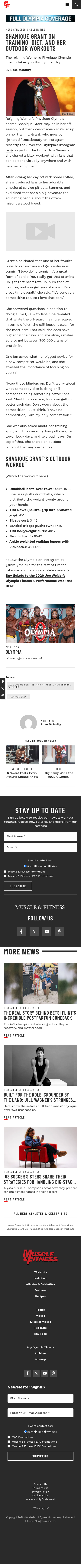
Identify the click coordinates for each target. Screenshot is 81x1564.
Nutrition (40, 1278)
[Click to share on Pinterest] (2, 695)
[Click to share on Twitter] (2, 688)
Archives (40, 1353)
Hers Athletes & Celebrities (25, 29)
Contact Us (40, 1484)
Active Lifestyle (22, 769)
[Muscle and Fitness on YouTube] (46, 931)
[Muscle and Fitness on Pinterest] (59, 931)
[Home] (7, 6)
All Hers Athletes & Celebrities (40, 1213)
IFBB (58, 769)
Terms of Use (40, 1488)
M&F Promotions (22, 1437)
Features (40, 1290)
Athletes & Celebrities (40, 1284)
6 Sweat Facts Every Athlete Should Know (22, 775)
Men (54, 866)
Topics (40, 1309)
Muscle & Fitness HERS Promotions (30, 876)
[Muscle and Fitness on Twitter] (34, 931)
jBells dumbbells (38, 494)
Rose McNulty (20, 70)
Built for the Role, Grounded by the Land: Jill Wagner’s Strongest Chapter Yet (39, 1100)
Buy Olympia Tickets (40, 1347)
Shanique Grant (18, 696)
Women (42, 866)
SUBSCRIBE (18, 886)
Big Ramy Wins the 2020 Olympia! (59, 775)
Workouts (40, 1272)
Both (30, 866)
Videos (40, 1315)
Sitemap (40, 1359)
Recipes (40, 1296)
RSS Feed (40, 1333)
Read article (14, 1035)
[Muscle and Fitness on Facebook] (21, 931)
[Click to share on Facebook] (2, 681)
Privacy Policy (40, 1491)
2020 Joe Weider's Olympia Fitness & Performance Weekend (39, 686)
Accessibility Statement (40, 1499)
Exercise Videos (40, 1321)
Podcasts (40, 1327)
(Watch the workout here (26, 476)
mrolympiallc (19, 565)
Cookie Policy (40, 1495)
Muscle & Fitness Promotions (26, 871)
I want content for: (40, 860)
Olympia (14, 652)
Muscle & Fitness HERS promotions (34, 1441)
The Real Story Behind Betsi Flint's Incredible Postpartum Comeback (40, 1015)
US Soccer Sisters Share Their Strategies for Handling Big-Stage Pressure (39, 1182)
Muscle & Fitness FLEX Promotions (34, 1446)
